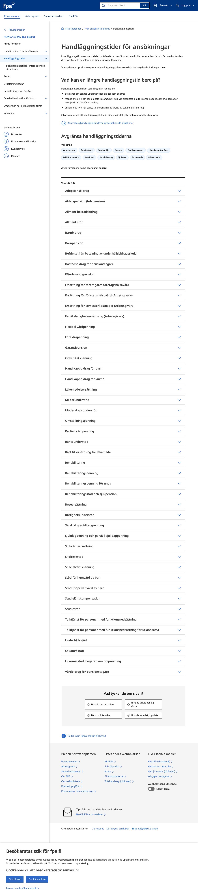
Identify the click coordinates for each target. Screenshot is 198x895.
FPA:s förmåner (12, 44)
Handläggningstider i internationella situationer (25, 67)
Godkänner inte (37, 879)
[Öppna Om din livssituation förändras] (46, 98)
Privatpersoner (17, 30)
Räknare (15, 156)
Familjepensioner (135, 150)
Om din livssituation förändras (20, 98)
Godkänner (15, 879)
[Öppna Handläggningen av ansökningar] (46, 51)
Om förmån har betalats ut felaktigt (23, 106)
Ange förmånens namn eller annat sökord (84, 168)
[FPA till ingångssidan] (9, 5)
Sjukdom (122, 157)
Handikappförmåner (158, 150)
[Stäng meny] (46, 58)
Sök (144, 5)
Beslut (7, 76)
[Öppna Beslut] (46, 76)
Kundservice (18, 149)
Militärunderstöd (71, 157)
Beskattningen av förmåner (18, 91)
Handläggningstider (14, 58)
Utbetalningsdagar (14, 84)
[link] (12, 16)
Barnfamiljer (104, 150)
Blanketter (16, 134)
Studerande (137, 157)
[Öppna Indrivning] (46, 113)
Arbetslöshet (87, 150)
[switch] (151, 789)
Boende (118, 150)
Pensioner (89, 157)
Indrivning (9, 113)
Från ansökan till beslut (19, 36)
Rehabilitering (106, 157)
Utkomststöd (154, 157)
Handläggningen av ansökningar (21, 51)
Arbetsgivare (69, 150)
